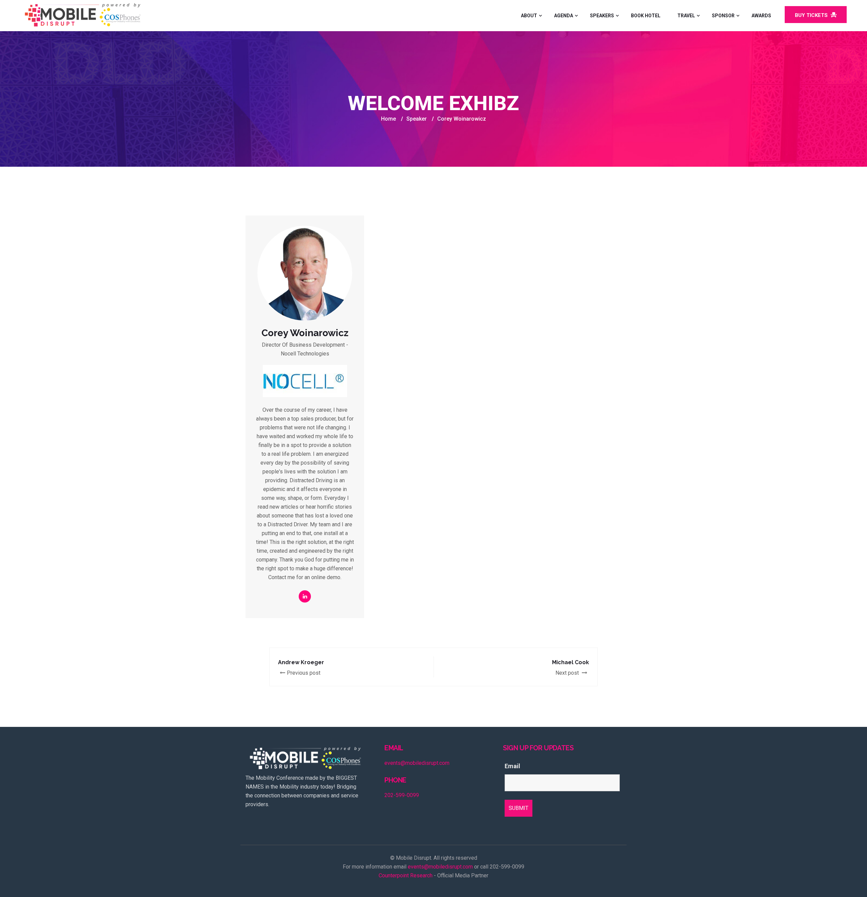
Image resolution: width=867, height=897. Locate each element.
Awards (761, 15)
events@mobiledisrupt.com (416, 763)
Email (512, 766)
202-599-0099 (401, 795)
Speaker (416, 119)
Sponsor (723, 15)
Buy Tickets (812, 15)
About (529, 15)
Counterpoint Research (405, 875)
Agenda (563, 15)
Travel (686, 15)
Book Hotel (645, 15)
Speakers (602, 15)
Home (388, 119)
